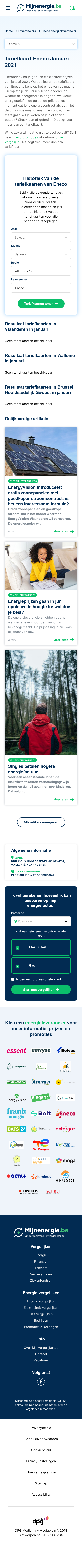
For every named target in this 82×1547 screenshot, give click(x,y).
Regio (15, 262)
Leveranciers (27, 31)
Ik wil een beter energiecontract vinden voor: (41, 933)
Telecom (41, 1268)
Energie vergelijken (41, 1301)
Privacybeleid (41, 1428)
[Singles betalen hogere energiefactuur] (41, 704)
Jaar (14, 228)
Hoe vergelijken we (41, 1472)
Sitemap (41, 1483)
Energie (41, 1255)
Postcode (17, 913)
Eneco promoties (25, 137)
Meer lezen (60, 531)
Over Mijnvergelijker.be (41, 1348)
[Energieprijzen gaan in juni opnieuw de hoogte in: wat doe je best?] (41, 567)
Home (9, 31)
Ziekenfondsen (41, 1280)
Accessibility (41, 1494)
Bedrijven (41, 1320)
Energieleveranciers (23, 481)
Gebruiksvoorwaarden (41, 1439)
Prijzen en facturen (23, 595)
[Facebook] (41, 1382)
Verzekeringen (41, 1274)
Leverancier (19, 279)
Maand (15, 245)
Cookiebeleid (41, 1450)
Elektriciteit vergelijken (41, 1308)
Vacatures (41, 1360)
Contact (41, 1354)
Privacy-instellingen (41, 1461)
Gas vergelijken (41, 1314)
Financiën (41, 1261)
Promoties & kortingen (41, 1327)
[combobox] (7, 44)
